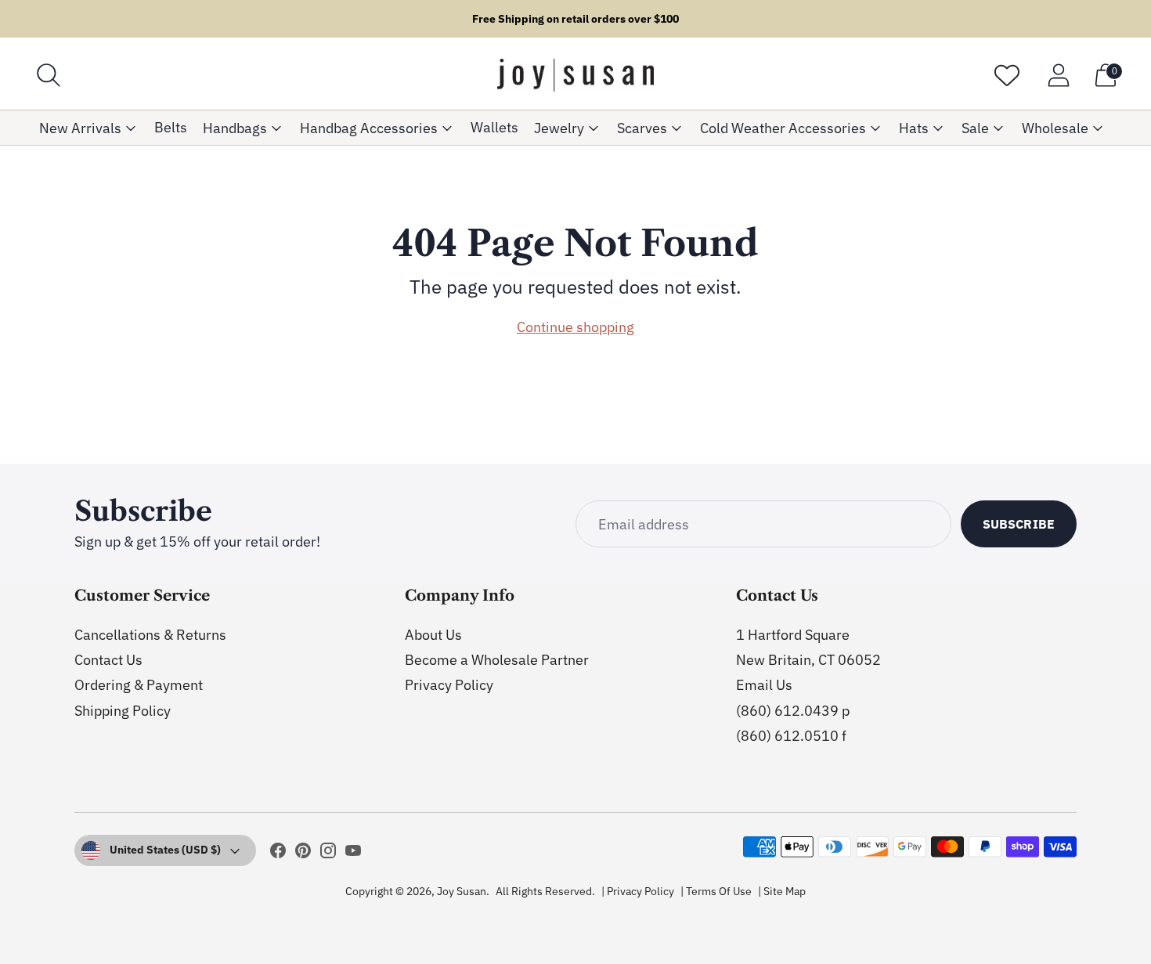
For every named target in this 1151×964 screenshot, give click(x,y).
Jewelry (559, 128)
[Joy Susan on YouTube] (353, 853)
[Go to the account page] (1059, 75)
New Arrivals (80, 128)
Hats (914, 128)
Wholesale (1055, 128)
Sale (975, 128)
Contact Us (108, 660)
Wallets (494, 127)
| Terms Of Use (716, 891)
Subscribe (1019, 524)
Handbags (235, 128)
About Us (433, 635)
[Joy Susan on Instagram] (328, 853)
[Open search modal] (48, 75)
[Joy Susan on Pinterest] (303, 853)
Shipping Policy (122, 711)
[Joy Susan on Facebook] (278, 853)
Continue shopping (575, 327)
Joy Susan (461, 891)
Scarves (642, 128)
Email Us (764, 685)
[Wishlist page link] (1006, 75)
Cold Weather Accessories (783, 128)
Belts (170, 127)
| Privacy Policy (637, 891)
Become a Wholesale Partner (497, 660)
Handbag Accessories (369, 128)
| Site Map (782, 891)
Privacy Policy (449, 685)
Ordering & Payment (138, 685)
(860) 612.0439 (787, 711)
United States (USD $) (165, 850)
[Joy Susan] (575, 75)
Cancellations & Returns (150, 635)
